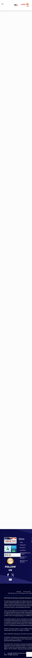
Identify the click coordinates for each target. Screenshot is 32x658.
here (18, 634)
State (16, 615)
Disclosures (21, 615)
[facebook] (8, 575)
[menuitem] (25, 542)
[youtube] (10, 580)
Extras (21, 538)
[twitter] (13, 575)
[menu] (2, 4)
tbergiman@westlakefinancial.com (12, 640)
